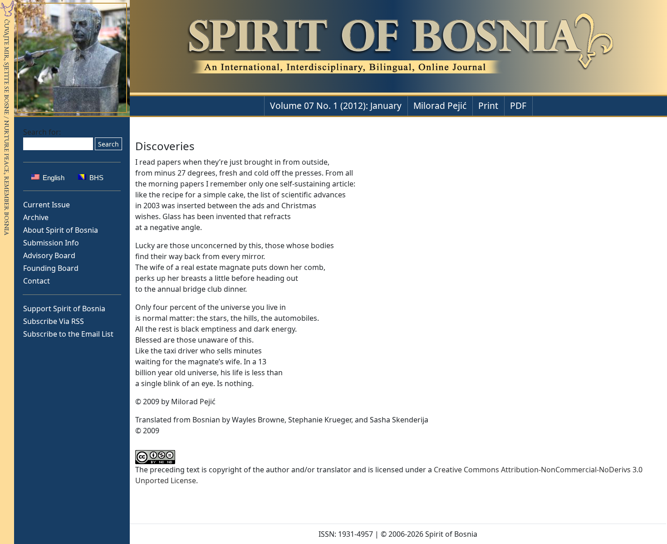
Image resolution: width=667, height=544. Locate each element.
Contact (36, 281)
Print (488, 105)
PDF (518, 105)
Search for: (42, 132)
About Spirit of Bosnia (60, 230)
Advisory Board (49, 255)
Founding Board (50, 268)
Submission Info (51, 243)
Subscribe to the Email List (68, 334)
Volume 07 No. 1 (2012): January (336, 105)
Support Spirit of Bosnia (64, 309)
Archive (36, 217)
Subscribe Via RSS (53, 321)
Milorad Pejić (439, 105)
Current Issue (46, 205)
